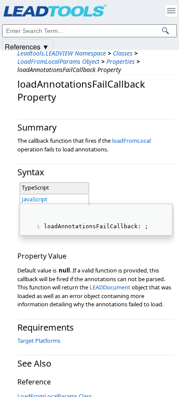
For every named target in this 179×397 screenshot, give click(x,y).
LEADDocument (110, 287)
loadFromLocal (131, 140)
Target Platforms (38, 341)
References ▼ (27, 46)
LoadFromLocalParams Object (58, 61)
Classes (123, 53)
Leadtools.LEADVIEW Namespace (61, 53)
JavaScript (34, 199)
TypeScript (35, 187)
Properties (120, 61)
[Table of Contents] (171, 10)
